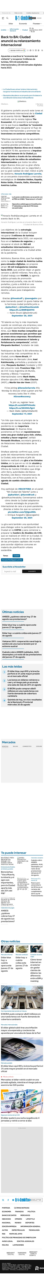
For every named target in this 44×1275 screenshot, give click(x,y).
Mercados (25, 1215)
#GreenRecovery (22, 396)
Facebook (8, 1200)
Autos (5, 1230)
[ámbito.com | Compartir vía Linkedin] (36, 50)
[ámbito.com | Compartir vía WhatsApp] (28, 50)
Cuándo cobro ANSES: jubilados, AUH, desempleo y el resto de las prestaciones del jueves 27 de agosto (22, 654)
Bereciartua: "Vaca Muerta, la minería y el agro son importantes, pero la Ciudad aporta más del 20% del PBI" (8, 883)
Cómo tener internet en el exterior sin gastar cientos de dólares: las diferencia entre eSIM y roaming (36, 970)
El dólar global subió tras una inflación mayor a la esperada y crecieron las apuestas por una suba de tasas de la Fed (20, 1030)
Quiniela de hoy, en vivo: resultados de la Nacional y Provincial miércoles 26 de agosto (25, 702)
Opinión (18, 1219)
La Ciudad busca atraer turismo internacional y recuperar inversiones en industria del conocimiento (22, 90)
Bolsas (15, 746)
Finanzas (36, 24)
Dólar (11, 24)
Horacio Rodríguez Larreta (28, 173)
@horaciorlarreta (26, 388)
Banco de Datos (9, 1215)
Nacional (6, 1223)
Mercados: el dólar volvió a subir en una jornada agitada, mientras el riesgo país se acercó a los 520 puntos (21, 1082)
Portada (6, 1208)
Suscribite (32, 571)
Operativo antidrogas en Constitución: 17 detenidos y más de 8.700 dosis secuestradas (27, 206)
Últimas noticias (21, 1208)
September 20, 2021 (22, 315)
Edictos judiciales (25, 1241)
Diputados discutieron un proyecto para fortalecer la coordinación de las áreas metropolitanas (22, 96)
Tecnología (34, 1230)
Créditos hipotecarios (32, 13)
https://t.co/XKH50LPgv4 (22, 408)
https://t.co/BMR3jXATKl (22, 310)
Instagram (13, 1200)
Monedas (5, 746)
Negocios (6, 1219)
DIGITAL (11, 1253)
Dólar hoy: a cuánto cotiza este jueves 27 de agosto (21, 634)
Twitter (3, 1200)
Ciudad (25, 30)
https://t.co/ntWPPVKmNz (22, 405)
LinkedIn (19, 1200)
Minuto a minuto (8, 1077)
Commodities (27, 746)
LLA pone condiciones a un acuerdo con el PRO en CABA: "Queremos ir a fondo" (27, 198)
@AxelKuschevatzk (29, 307)
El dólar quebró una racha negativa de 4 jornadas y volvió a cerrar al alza (20, 1119)
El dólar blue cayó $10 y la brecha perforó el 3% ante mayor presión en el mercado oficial (24, 674)
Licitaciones (18, 1245)
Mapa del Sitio (15, 1234)
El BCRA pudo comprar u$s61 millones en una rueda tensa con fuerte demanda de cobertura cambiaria (23, 692)
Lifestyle (30, 1219)
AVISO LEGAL (7, 1241)
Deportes (29, 1223)
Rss (3, 1234)
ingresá (39, 18)
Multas (5, 1245)
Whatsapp (30, 1200)
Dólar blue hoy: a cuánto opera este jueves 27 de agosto (19, 626)
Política (31, 1212)
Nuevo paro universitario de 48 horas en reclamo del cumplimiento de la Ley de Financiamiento (37, 889)
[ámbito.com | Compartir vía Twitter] (33, 50)
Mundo (18, 1223)
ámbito (3, 30)
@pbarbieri (11, 307)
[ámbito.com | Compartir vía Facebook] (30, 50)
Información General (14, 30)
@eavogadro (31, 298)
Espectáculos (18, 1230)
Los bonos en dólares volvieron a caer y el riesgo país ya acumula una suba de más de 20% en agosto (24, 682)
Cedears (39, 746)
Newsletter (35, 1200)
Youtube (24, 1200)
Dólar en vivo (18, 13)
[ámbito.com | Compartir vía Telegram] (38, 50)
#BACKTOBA (24, 489)
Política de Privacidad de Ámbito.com (19, 1237)
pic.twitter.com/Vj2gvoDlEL (22, 512)
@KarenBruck (27, 494)
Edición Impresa (9, 1226)
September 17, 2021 (22, 414)
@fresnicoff (16, 298)
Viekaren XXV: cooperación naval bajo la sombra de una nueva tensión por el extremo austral (21, 644)
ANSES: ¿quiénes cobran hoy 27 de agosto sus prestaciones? (19, 617)
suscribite (32, 18)
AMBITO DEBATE (33, 1253)
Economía (23, 24)
